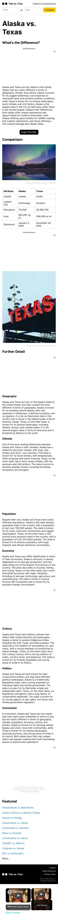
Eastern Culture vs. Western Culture (21, 812)
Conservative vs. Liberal (15, 822)
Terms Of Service (49, 871)
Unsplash (52, 183)
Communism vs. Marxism (15, 828)
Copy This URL (29, 132)
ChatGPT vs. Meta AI (13, 843)
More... (5, 858)
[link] (9, 892)
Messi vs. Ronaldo (11, 833)
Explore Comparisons (44, 3)
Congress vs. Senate (13, 848)
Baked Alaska (18, 891)
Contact (52, 868)
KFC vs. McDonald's (13, 853)
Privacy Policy (50, 874)
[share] (26, 891)
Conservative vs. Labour (15, 838)
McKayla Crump (39, 183)
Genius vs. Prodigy (12, 817)
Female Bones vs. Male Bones (18, 807)
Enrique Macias (40, 346)
